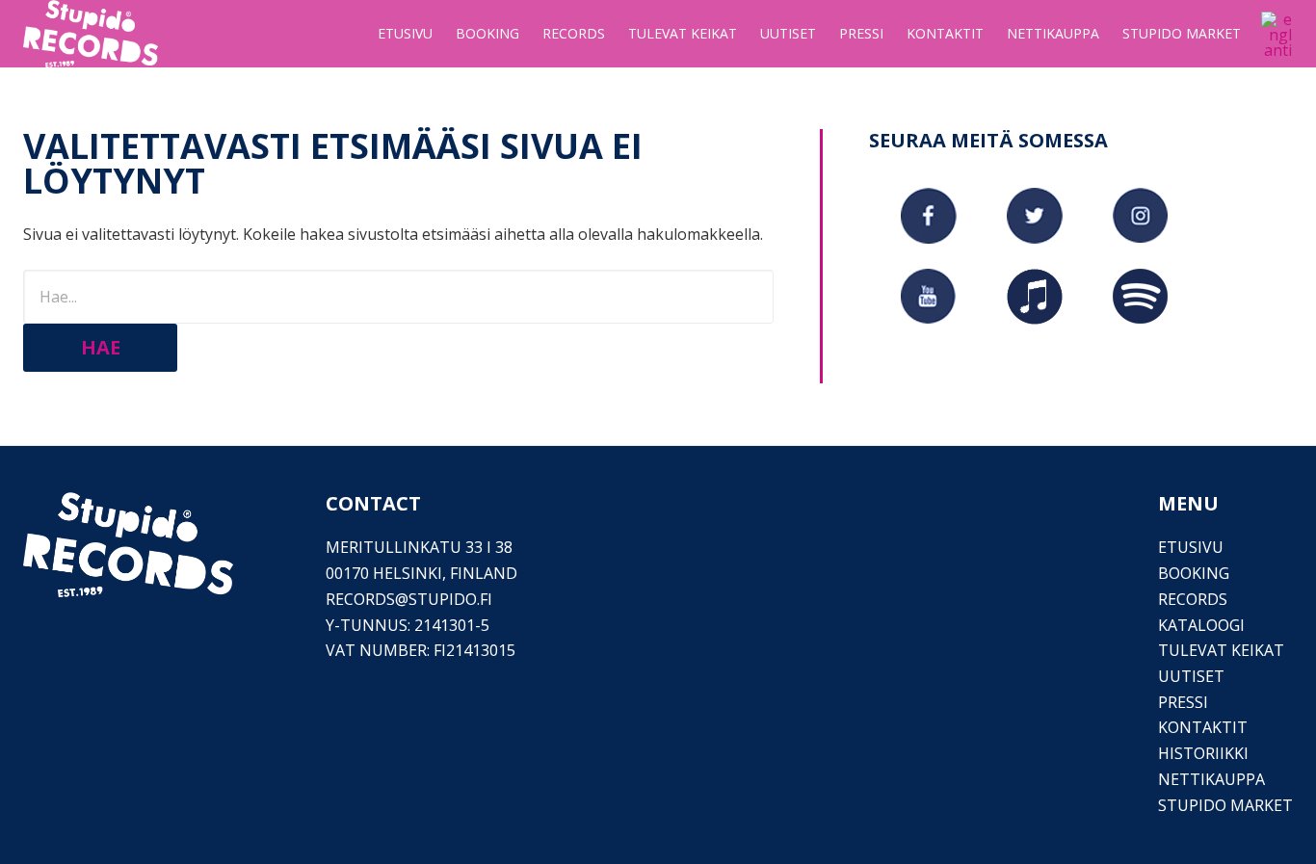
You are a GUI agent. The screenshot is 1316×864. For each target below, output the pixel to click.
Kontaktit (1203, 727)
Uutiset (1191, 676)
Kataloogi (1201, 625)
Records (1192, 599)
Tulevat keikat (1221, 650)
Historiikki (1203, 753)
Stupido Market (1225, 805)
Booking (1193, 573)
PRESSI (1183, 702)
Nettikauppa (1211, 779)
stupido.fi (450, 599)
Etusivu (1191, 547)
